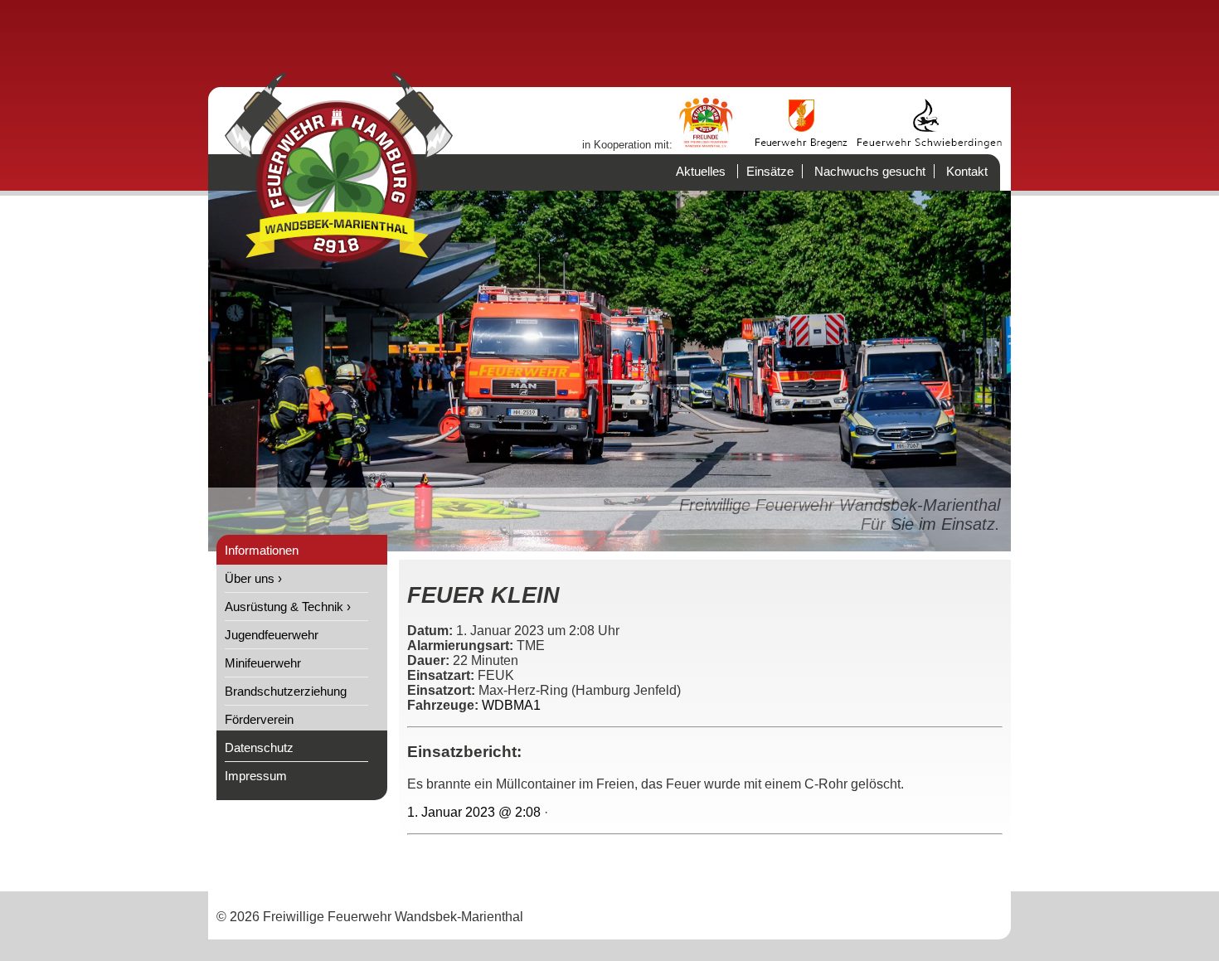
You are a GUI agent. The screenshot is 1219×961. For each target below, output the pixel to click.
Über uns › (253, 578)
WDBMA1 (511, 705)
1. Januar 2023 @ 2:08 (474, 812)
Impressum (256, 776)
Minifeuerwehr (263, 663)
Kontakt (967, 171)
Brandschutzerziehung (286, 691)
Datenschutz (259, 747)
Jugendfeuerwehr (271, 635)
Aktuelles (701, 171)
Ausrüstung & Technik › (288, 606)
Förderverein (259, 719)
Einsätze (770, 171)
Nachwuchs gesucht (869, 171)
